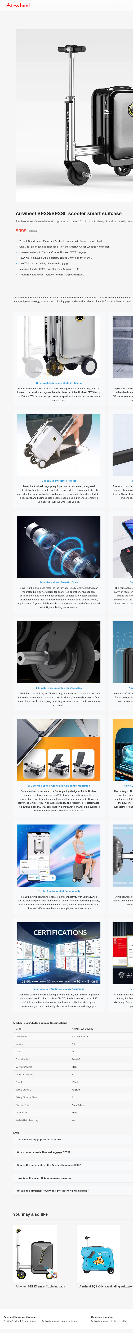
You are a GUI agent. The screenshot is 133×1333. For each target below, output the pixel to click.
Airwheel (16, 1321)
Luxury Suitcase (68, 1321)
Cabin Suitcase (50, 1321)
